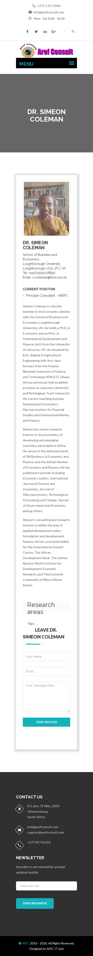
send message (46, 722)
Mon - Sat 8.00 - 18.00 (49, 18)
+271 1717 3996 (48, 6)
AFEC (25, 943)
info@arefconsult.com (48, 12)
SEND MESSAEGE (35, 903)
